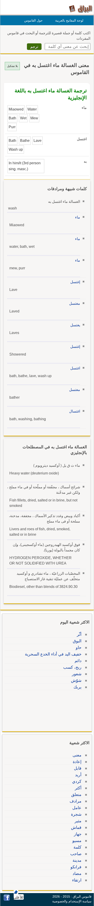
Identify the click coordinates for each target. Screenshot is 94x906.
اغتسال (74, 411)
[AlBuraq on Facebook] (7, 899)
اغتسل (75, 368)
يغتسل (75, 325)
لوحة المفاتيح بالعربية (69, 20)
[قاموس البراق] (81, 9)
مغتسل (74, 303)
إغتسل (75, 282)
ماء (77, 217)
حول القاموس (33, 20)
